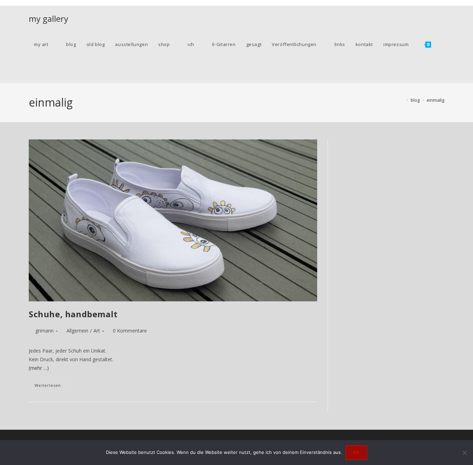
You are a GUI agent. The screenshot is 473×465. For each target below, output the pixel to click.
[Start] (402, 100)
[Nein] (464, 452)
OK (356, 452)
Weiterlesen (54, 386)
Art (96, 330)
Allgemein (77, 330)
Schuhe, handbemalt (73, 314)
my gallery (48, 18)
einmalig (435, 100)
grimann (44, 330)
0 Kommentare (130, 330)
